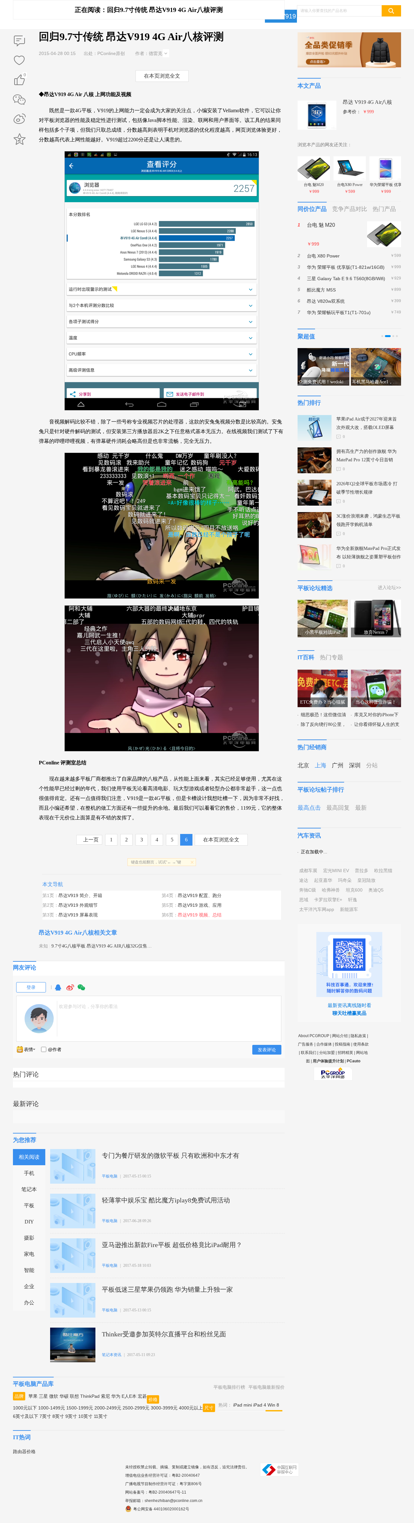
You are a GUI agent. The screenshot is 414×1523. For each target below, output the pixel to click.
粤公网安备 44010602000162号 (161, 1509)
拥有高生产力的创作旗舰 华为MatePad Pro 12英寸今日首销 (366, 455)
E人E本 (129, 1396)
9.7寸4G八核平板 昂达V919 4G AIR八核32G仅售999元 (104, 946)
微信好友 (19, 99)
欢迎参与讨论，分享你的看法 (88, 1006)
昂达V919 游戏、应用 (200, 905)
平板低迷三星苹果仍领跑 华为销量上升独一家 (167, 1289)
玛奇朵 (345, 880)
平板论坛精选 (315, 588)
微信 (81, 990)
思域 (303, 899)
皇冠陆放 (366, 880)
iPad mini (242, 1405)
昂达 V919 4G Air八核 (367, 102)
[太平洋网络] (333, 1071)
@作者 (54, 1049)
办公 (29, 1302)
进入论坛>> (389, 587)
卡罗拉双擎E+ (328, 899)
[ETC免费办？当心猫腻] (323, 673)
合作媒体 (324, 1044)
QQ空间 (19, 139)
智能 (29, 1270)
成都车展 (308, 870)
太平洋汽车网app (316, 909)
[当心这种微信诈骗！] (376, 673)
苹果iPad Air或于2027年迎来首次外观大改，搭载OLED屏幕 (366, 423)
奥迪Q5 (376, 890)
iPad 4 (259, 1405)
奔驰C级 (307, 890)
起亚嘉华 (323, 880)
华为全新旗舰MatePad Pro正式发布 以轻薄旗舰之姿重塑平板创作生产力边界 (368, 553)
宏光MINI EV (336, 870)
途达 (303, 880)
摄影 (29, 1238)
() (25, 75)
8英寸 (58, 1416)
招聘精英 (345, 1052)
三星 (43, 1396)
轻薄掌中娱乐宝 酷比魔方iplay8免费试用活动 (166, 1200)
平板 (29, 1205)
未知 (43, 946)
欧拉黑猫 (383, 870)
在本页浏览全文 (162, 76)
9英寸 (71, 1416)
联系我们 (308, 1052)
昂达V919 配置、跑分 (200, 895)
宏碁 (142, 1396)
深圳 (355, 765)
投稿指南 (342, 1044)
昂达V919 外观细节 (78, 905)
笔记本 (29, 1189)
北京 (303, 765)
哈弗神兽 (331, 890)
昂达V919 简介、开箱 (80, 895)
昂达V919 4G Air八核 (66, 932)
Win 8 (273, 1405)
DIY (29, 1221)
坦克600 (354, 890)
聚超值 (306, 336)
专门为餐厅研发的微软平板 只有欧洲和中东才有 (170, 1155)
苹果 (33, 1396)
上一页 (91, 839)
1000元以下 (25, 1407)
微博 (70, 990)
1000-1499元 (51, 1407)
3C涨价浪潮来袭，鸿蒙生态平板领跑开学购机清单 (368, 520)
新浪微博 (19, 119)
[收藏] (19, 61)
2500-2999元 (136, 1407)
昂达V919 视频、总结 (200, 914)
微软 (53, 1396)
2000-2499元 (107, 1407)
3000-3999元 (164, 1407)
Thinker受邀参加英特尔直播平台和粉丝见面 (164, 1334)
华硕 (64, 1396)
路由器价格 (24, 1451)
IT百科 (306, 657)
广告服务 (305, 1044)
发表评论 (267, 1049)
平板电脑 (109, 1176)
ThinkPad (90, 1396)
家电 (29, 1254)
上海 (320, 765)
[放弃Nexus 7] (376, 603)
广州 (337, 765)
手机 (29, 1173)
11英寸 (100, 1416)
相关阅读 (29, 1157)
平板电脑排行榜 (229, 1387)
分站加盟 (327, 1052)
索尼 (105, 1396)
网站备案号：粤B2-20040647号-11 (155, 1492)
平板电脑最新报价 (266, 1387)
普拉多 (361, 870)
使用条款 (361, 1044)
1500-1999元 (79, 1407)
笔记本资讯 (111, 1355)
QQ (58, 990)
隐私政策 (358, 1036)
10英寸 (85, 1416)
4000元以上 (191, 1407)
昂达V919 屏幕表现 (78, 914)
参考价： (358, 111)
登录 (31, 987)
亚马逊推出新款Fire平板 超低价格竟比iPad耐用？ (172, 1244)
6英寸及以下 (25, 1416)
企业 (29, 1286)
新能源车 (349, 909)
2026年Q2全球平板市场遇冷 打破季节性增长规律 (367, 488)
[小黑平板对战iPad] (323, 603)
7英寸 (45, 1416)
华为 (115, 1396)
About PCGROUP (313, 1036)
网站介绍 (340, 1036)
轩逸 (352, 899)
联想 (74, 1396)
